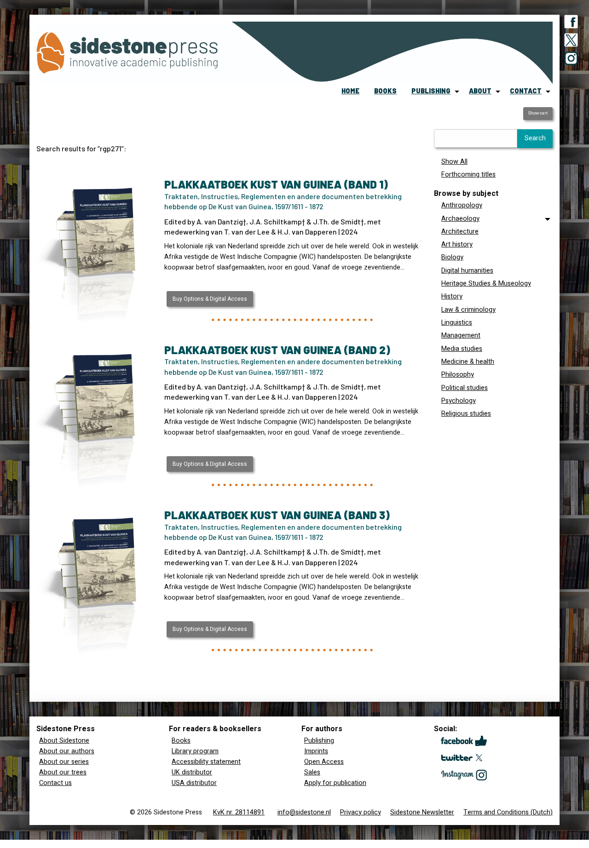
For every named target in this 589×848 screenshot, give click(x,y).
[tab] (493, 218)
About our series (64, 762)
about (480, 91)
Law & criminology (468, 310)
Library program (195, 751)
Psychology (458, 401)
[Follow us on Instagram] (571, 60)
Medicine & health (467, 362)
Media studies (461, 349)
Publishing (319, 740)
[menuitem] (350, 91)
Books (181, 740)
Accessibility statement (206, 762)
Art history (457, 244)
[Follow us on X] (571, 41)
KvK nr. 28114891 (239, 812)
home (350, 91)
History (451, 296)
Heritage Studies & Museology (486, 283)
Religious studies (466, 413)
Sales (312, 772)
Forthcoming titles (468, 174)
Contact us (55, 783)
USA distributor (194, 783)
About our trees (63, 772)
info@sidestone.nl (304, 812)
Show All (454, 161)
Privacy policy (360, 812)
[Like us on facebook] (571, 23)
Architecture (460, 231)
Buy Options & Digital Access (210, 299)
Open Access (324, 762)
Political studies (464, 388)
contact (526, 91)
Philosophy (457, 374)
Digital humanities (467, 270)
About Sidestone (64, 740)
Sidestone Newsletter (422, 812)
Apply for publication (335, 783)
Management (460, 335)
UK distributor (192, 772)
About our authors (66, 751)
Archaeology (460, 218)
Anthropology (461, 205)
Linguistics (456, 322)
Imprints (316, 751)
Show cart (538, 113)
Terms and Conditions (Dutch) (508, 812)
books (385, 91)
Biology (452, 257)
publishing (430, 91)
